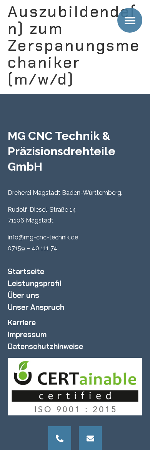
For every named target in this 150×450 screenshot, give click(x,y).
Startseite (26, 271)
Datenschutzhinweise (45, 346)
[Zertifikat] (75, 386)
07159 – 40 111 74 (32, 248)
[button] (129, 20)
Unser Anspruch (36, 307)
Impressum (27, 334)
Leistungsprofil (35, 283)
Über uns (23, 295)
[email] (90, 438)
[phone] (59, 438)
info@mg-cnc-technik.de (43, 237)
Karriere (22, 322)
